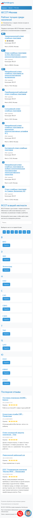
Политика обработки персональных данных (13, 501)
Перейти (6, 245)
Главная (4, 8)
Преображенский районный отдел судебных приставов (16, 93)
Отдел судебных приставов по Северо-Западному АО (15, 190)
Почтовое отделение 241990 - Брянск (15, 399)
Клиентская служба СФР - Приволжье (13, 415)
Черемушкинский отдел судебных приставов (14, 37)
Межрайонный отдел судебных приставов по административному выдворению (14, 74)
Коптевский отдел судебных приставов (16, 149)
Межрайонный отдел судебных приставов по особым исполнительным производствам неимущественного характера (15, 170)
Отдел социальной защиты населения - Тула (13, 434)
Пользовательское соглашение (10, 504)
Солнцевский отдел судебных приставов (13, 110)
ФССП (10, 8)
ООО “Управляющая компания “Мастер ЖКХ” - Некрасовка (15, 470)
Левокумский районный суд (14, 455)
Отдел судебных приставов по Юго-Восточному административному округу (16, 55)
